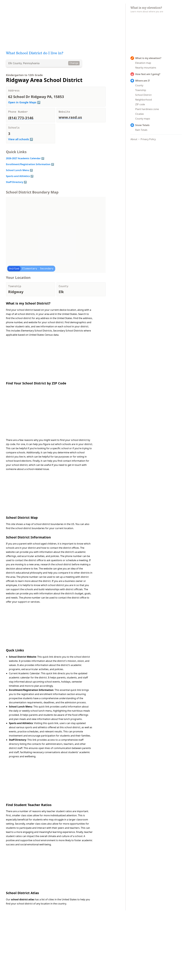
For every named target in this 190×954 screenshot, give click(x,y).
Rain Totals (141, 129)
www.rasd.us (70, 117)
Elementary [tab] (29, 268)
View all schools (18, 139)
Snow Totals (142, 125)
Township (140, 90)
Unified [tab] (14, 268)
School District (143, 95)
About (133, 139)
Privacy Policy (148, 139)
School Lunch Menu (17, 170)
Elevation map (143, 62)
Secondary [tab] (46, 268)
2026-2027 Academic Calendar (23, 158)
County (139, 85)
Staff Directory (14, 182)
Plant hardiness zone (147, 109)
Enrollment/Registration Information (28, 164)
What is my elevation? (148, 58)
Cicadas (139, 113)
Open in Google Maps (22, 102)
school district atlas (22, 899)
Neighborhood (143, 99)
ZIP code (140, 104)
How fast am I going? (147, 74)
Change (73, 63)
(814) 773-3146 (20, 117)
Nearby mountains (145, 67)
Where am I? (142, 80)
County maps (142, 118)
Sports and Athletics (18, 176)
